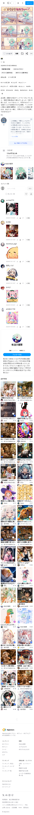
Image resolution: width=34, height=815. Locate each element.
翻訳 (2, 115)
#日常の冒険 (13, 86)
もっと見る (15, 136)
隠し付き (10, 194)
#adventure (23, 90)
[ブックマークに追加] (22, 53)
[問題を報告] (23, 218)
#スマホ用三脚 (5, 82)
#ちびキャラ (4, 86)
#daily (17, 90)
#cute (30, 90)
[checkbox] (6, 194)
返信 (28, 218)
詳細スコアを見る (22, 143)
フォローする (17, 355)
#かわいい (22, 86)
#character (9, 90)
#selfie (28, 86)
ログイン (29, 3)
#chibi (3, 90)
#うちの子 (14, 82)
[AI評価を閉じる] (31, 119)
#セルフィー (22, 82)
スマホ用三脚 (12, 77)
